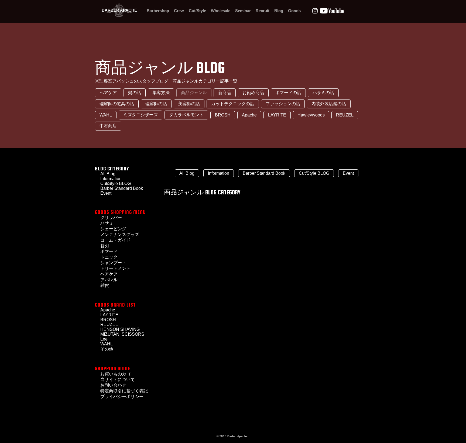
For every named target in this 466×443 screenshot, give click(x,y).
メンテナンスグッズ (119, 234)
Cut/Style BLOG (115, 183)
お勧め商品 (253, 92)
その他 (106, 349)
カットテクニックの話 (232, 103)
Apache (249, 115)
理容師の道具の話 (117, 103)
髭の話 (134, 92)
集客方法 (161, 92)
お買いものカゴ (115, 374)
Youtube (332, 11)
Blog (278, 10)
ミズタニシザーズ (140, 114)
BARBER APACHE (119, 10)
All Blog (186, 173)
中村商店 (108, 125)
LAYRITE (277, 115)
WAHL (106, 115)
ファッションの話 (283, 103)
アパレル (109, 279)
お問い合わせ (113, 385)
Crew (179, 10)
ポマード (109, 251)
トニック (109, 257)
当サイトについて (117, 379)
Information (218, 173)
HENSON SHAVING (120, 329)
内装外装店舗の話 (328, 103)
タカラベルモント (186, 114)
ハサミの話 (323, 92)
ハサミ (106, 223)
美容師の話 (189, 103)
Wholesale (220, 10)
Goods (294, 10)
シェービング (113, 228)
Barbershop (158, 10)
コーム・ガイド (115, 240)
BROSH (223, 115)
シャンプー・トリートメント (115, 265)
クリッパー (111, 217)
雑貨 (104, 285)
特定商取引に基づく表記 (124, 391)
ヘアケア (108, 92)
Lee (104, 339)
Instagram (315, 11)
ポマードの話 (288, 92)
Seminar (243, 10)
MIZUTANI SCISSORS (122, 334)
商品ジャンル (194, 92)
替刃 (104, 245)
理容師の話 (156, 103)
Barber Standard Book (121, 188)
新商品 (224, 92)
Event (348, 173)
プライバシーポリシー (121, 396)
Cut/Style (197, 10)
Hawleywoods (311, 115)
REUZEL (345, 115)
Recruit (262, 10)
